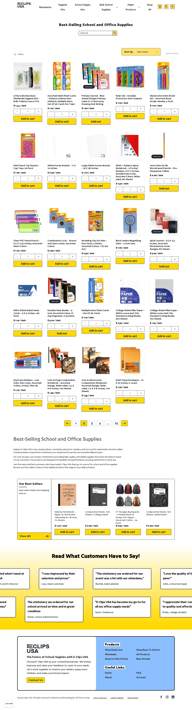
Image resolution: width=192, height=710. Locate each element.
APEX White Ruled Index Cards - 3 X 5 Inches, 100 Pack (27, 313)
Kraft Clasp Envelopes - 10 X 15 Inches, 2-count (130, 381)
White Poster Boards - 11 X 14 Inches (62, 166)
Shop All (150, 7)
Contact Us (36, 680)
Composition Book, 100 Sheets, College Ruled (97, 513)
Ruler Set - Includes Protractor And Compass (129, 97)
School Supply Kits (82, 7)
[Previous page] (67, 423)
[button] (160, 7)
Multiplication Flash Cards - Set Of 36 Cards (95, 311)
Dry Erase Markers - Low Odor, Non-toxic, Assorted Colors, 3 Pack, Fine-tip (28, 383)
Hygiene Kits (62, 7)
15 (116, 423)
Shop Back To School (148, 649)
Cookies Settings (117, 698)
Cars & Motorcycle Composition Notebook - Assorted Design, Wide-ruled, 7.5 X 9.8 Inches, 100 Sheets (96, 385)
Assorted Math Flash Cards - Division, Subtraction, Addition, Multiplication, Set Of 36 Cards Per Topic (62, 100)
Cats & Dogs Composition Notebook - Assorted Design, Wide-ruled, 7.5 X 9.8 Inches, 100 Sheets (61, 384)
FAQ (138, 672)
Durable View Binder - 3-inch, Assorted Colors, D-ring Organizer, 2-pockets (61, 313)
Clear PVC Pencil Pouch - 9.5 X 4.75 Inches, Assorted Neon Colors (28, 243)
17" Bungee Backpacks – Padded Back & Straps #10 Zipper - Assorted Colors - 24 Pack (128, 517)
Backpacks (45, 7)
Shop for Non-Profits (116, 658)
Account (141, 677)
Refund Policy (133, 698)
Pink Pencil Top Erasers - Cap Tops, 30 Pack (27, 166)
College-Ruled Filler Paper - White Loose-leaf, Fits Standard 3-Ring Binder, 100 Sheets (164, 314)
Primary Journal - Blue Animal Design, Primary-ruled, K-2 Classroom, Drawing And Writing (94, 100)
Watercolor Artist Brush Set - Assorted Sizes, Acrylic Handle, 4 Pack (162, 98)
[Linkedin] (173, 698)
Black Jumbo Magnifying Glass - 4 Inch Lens (128, 241)
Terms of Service (100, 698)
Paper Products (131, 7)
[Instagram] (167, 698)
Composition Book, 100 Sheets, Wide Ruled (158, 513)
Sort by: (128, 51)
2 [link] (84, 423)
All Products (143, 654)
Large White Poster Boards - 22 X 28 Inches (96, 166)
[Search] (114, 33)
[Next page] (124, 423)
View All (25, 536)
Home (108, 672)
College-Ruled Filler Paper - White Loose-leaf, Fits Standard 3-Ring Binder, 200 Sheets (130, 314)
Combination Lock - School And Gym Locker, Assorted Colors (62, 243)
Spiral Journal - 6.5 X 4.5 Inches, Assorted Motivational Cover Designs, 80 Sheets (162, 244)
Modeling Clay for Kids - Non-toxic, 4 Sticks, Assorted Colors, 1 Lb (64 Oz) (95, 244)
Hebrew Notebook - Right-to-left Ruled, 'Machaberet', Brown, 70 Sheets (66, 516)
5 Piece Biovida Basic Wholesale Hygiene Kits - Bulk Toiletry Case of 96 (27, 98)
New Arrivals (143, 658)
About (108, 677)
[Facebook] (161, 698)
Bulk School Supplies (106, 7)
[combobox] (96, 33)
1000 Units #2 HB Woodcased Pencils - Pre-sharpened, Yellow (163, 168)
